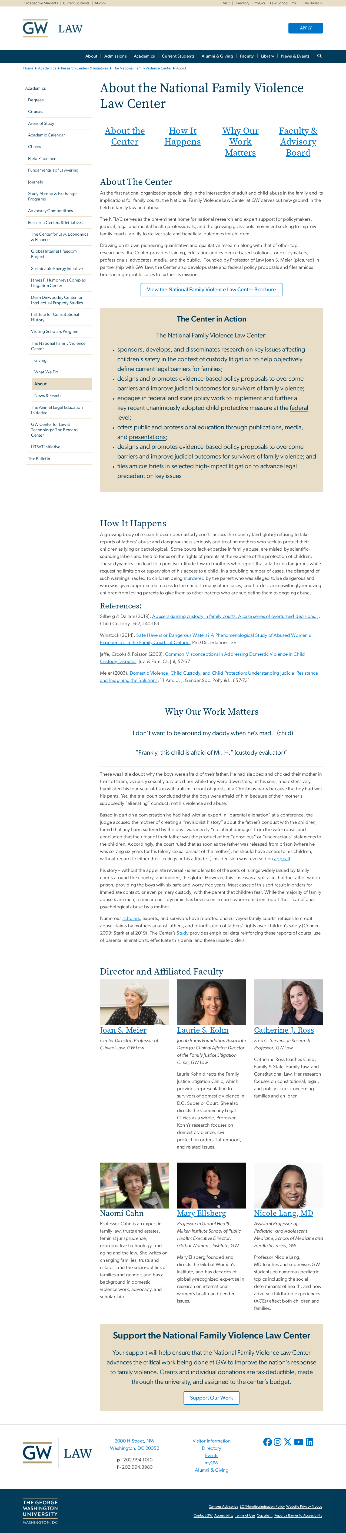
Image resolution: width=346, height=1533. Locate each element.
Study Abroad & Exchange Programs (52, 196)
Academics (144, 56)
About (91, 56)
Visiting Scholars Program (54, 331)
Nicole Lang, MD (283, 1213)
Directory (242, 3)
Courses (35, 111)
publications (265, 427)
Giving (40, 360)
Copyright (264, 1515)
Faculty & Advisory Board (298, 142)
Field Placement (43, 158)
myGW (259, 3)
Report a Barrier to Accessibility (298, 1515)
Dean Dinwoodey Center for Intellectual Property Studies (57, 300)
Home (28, 68)
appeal (281, 858)
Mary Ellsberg (201, 1213)
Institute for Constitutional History (55, 317)
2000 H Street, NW (135, 1441)
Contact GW (203, 1515)
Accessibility (223, 1515)
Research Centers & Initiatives (84, 68)
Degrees (36, 100)
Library (267, 56)
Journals (35, 182)
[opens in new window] (268, 1446)
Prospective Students (41, 3)
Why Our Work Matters (240, 142)
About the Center (125, 136)
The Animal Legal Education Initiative (57, 410)
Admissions (115, 56)
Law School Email (284, 3)
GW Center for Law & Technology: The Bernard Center (54, 429)
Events (211, 1455)
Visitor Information (212, 1441)
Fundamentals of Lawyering (53, 170)
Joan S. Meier (123, 1030)
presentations (147, 437)
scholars (131, 918)
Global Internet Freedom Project (54, 254)
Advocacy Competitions (50, 211)
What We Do (46, 372)
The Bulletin (312, 3)
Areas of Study (41, 123)
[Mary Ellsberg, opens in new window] (211, 1186)
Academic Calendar (46, 135)
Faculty (247, 56)
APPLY (306, 28)
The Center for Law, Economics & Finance (59, 237)
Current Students (76, 3)
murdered (195, 578)
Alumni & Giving (217, 56)
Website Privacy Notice (304, 1506)
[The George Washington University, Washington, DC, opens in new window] (40, 1511)
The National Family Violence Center (142, 68)
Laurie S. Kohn (203, 1030)
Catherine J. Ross (284, 1030)
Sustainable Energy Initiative (57, 268)
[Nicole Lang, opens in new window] (288, 1186)
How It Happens (182, 136)
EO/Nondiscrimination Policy (262, 1506)
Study (182, 933)
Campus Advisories (223, 1506)
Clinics (34, 147)
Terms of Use (245, 1515)
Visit (226, 3)
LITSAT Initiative (45, 447)
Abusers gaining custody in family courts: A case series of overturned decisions (233, 616)
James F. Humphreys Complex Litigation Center (58, 283)
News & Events (295, 56)
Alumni (100, 3)
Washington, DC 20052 (134, 1448)
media (293, 427)
